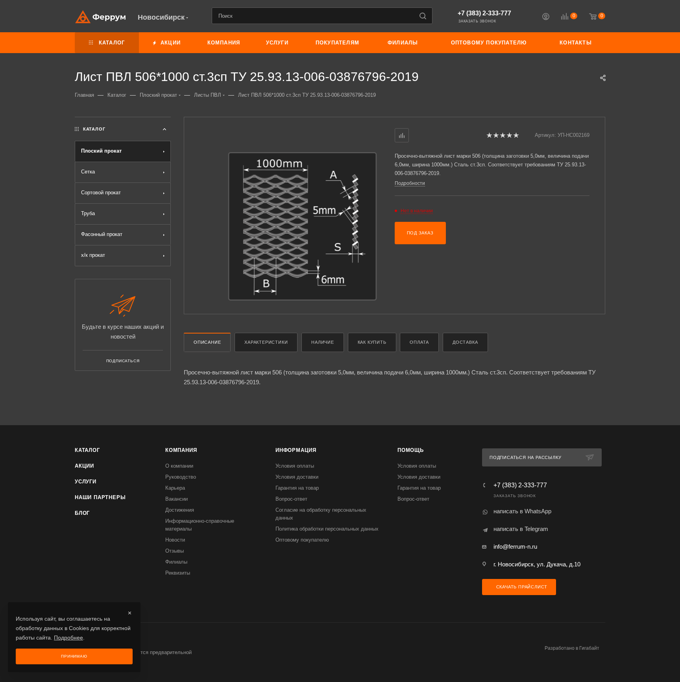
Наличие (322, 342)
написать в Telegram (520, 528)
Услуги (85, 482)
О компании (179, 466)
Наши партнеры (100, 497)
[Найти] (422, 15)
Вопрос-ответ (291, 499)
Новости (175, 540)
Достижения (179, 510)
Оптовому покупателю (302, 540)
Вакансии (176, 499)
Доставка (465, 342)
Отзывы (174, 551)
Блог (82, 513)
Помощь (410, 450)
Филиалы (176, 562)
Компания (181, 450)
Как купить (372, 342)
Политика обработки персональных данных (327, 529)
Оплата (419, 342)
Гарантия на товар (297, 488)
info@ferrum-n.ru (515, 546)
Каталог (87, 450)
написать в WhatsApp (522, 511)
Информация (295, 450)
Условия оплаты (294, 466)
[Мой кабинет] (545, 17)
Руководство (180, 477)
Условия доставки (296, 477)
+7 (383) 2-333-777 (484, 13)
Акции (84, 466)
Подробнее (68, 637)
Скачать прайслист (521, 586)
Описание (207, 342)
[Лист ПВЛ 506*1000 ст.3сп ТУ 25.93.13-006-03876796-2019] (302, 226)
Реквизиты (177, 573)
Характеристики (266, 342)
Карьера (175, 488)
